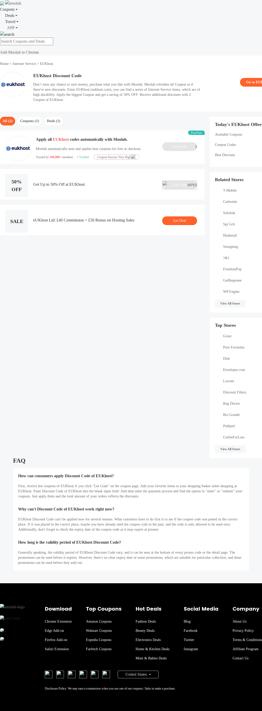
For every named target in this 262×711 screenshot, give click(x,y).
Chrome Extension (58, 621)
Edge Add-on (54, 631)
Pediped (229, 426)
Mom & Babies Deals (151, 658)
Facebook (191, 631)
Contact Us (240, 658)
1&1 (226, 258)
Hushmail (230, 235)
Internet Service (24, 64)
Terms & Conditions (247, 640)
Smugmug (230, 247)
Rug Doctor (231, 403)
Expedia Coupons (98, 640)
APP (11, 28)
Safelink (229, 213)
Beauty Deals (145, 631)
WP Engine (231, 292)
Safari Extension (57, 649)
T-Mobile (230, 190)
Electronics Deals (148, 640)
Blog (187, 621)
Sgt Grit (229, 224)
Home (5, 64)
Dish (226, 358)
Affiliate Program (245, 649)
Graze (227, 336)
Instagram (191, 649)
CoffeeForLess (233, 437)
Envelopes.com (234, 370)
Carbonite (230, 202)
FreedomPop (232, 269)
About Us (239, 621)
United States (136, 674)
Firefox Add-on (56, 640)
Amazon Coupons (99, 621)
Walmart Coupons (99, 631)
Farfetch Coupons (99, 649)
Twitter (189, 640)
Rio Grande (231, 415)
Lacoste (228, 381)
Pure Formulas (233, 347)
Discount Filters (234, 392)
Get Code (185, 147)
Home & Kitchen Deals (152, 649)
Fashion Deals (146, 621)
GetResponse (232, 280)
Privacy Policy (243, 631)
